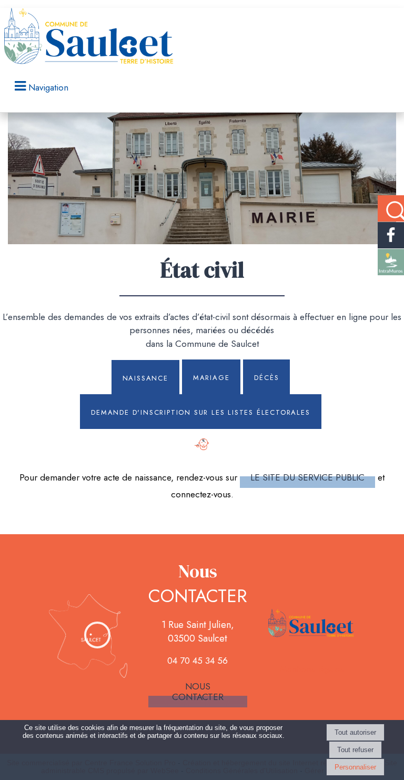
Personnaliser (355, 767)
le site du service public (307, 477)
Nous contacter (198, 691)
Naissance (145, 377)
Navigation (48, 87)
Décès (266, 377)
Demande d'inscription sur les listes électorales (200, 411)
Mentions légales (312, 669)
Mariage (211, 377)
